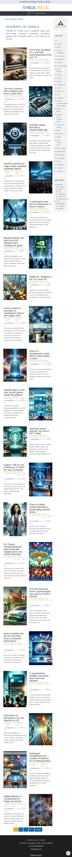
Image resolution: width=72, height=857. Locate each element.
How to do (30, 13)
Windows (60, 168)
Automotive (61, 56)
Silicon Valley (61, 148)
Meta (58, 130)
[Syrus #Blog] (36, 7)
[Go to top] (68, 853)
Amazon (59, 44)
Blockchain (60, 59)
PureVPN (61, 206)
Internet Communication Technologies (62, 103)
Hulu (58, 94)
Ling (59, 192)
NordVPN (61, 204)
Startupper (40, 13)
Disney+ (59, 75)
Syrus (40, 855)
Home (6, 19)
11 (32, 829)
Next (38, 829)
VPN (58, 201)
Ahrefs (60, 189)
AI (57, 40)
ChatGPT (59, 62)
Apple (59, 47)
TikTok (59, 161)
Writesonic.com (63, 199)
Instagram (60, 98)
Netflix (59, 137)
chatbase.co (62, 194)
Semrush (61, 187)
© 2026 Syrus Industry (36, 840)
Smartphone (61, 151)
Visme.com (62, 196)
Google (59, 81)
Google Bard (61, 85)
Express (60, 208)
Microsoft (60, 134)
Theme (32, 855)
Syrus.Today (60, 158)
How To (59, 88)
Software (60, 184)
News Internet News (59, 143)
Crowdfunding (62, 66)
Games (59, 78)
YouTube (59, 171)
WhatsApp (60, 165)
